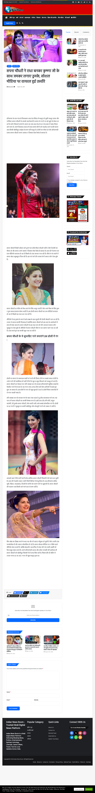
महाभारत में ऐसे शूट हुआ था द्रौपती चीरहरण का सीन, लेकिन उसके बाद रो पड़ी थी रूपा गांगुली (82, 138)
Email (8, 700)
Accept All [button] (89, 789)
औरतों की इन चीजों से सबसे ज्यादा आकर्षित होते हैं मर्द (83, 41)
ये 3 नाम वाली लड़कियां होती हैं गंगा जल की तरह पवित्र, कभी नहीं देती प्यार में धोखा (83, 65)
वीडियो (74, 18)
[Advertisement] (33, 104)
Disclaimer (52, 762)
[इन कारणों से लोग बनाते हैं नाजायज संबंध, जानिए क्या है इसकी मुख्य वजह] (72, 51)
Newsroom (11, 87)
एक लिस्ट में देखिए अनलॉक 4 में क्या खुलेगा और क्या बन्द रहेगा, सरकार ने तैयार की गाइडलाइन (51, 648)
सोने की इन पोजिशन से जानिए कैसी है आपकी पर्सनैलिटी (82, 75)
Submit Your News (24, 2)
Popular (68, 32)
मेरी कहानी (67, 18)
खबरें (17, 18)
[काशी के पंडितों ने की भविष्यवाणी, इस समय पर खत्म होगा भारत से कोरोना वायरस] (33, 639)
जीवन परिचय (61, 18)
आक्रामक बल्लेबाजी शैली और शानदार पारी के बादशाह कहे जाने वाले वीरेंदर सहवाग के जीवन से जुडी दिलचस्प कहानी (72, 138)
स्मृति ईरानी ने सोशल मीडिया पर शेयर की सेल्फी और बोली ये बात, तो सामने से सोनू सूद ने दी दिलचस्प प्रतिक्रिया (14, 649)
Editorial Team (52, 733)
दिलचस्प (38, 18)
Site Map (88, 762)
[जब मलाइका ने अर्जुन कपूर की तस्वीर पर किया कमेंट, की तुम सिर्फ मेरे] (72, 84)
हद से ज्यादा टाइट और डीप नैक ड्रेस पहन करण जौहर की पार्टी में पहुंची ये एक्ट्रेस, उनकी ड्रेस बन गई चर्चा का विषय (83, 116)
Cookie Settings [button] (79, 789)
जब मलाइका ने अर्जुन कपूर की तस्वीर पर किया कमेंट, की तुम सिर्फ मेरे (83, 85)
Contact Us (51, 730)
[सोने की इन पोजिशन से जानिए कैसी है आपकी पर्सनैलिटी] (72, 75)
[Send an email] (14, 87)
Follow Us (82, 762)
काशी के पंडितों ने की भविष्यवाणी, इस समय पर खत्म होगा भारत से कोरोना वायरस (32, 647)
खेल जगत (44, 18)
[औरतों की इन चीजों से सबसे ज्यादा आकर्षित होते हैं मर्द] (72, 41)
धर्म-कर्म (21, 18)
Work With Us (52, 736)
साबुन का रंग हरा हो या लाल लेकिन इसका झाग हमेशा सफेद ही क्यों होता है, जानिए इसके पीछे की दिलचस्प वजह (72, 116)
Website (36, 700)
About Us (51, 727)
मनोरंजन (33, 18)
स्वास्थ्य (29, 736)
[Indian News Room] (14, 9)
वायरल (9, 66)
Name (9, 692)
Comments (86, 32)
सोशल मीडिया (16, 66)
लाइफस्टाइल (27, 18)
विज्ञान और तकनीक (52, 18)
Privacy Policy (59, 762)
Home (34, 762)
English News (9, 23)
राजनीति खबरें (30, 730)
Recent (76, 32)
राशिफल (29, 739)
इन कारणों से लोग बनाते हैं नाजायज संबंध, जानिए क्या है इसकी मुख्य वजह (82, 53)
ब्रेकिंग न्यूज (12, 18)
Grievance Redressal (36, 2)
